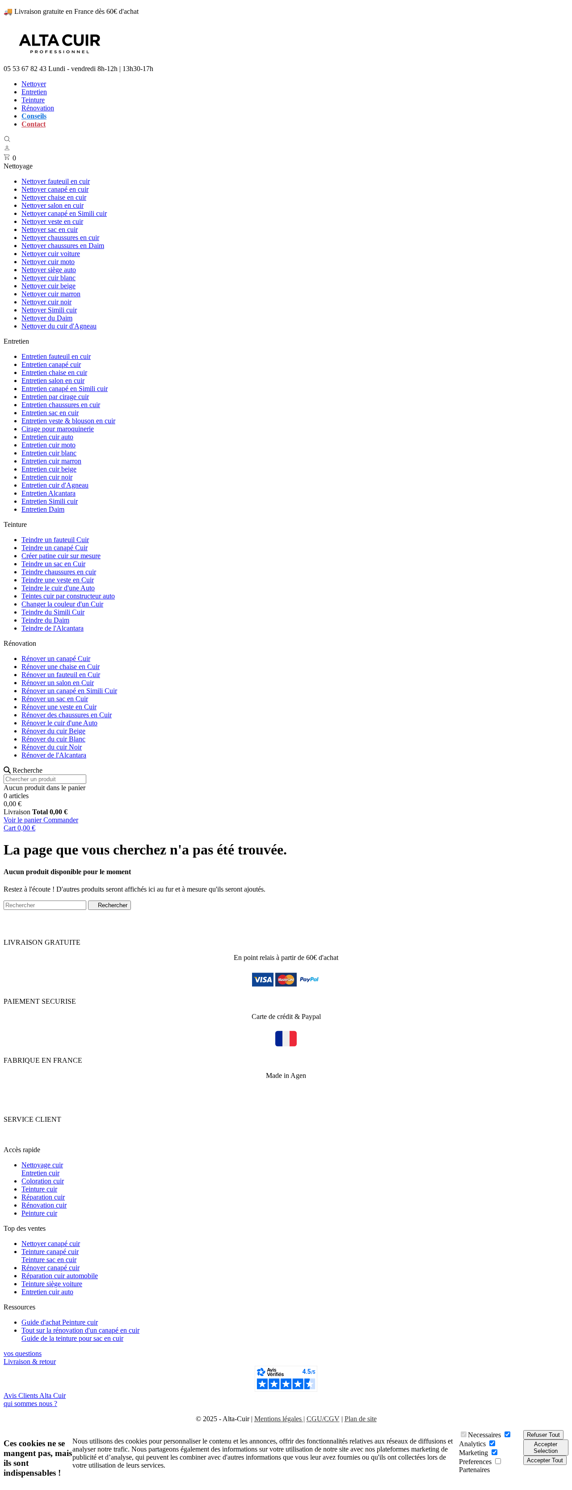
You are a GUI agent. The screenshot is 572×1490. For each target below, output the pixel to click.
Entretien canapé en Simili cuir (64, 388)
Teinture (33, 100)
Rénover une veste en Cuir (59, 707)
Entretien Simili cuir (49, 501)
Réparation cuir (43, 1197)
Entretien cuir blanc (48, 453)
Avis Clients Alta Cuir (35, 1395)
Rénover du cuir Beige (53, 731)
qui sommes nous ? (30, 1403)
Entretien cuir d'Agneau (54, 485)
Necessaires (484, 1435)
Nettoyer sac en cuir (49, 229)
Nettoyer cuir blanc (48, 278)
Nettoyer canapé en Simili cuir (64, 213)
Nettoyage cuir (42, 1165)
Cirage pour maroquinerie (57, 429)
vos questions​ (23, 1353)
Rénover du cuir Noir (51, 747)
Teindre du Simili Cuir (52, 612)
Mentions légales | (279, 1419)
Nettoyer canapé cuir (50, 1243)
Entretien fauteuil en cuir (56, 356)
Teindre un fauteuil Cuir (55, 539)
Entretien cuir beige (48, 469)
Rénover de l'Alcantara (53, 755)
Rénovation (37, 108)
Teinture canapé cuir (50, 1251)
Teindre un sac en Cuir (53, 564)
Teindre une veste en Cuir (57, 580)
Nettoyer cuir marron (50, 294)
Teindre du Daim (45, 620)
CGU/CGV (323, 1419)
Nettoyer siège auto (48, 270)
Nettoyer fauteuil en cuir (55, 181)
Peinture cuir (39, 1213)
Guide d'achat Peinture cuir (59, 1322)
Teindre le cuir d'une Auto (58, 588)
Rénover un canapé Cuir (55, 658)
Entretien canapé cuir (51, 364)
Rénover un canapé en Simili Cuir (69, 690)
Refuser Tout (543, 1434)
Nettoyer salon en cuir (52, 205)
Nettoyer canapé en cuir (54, 189)
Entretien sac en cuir (50, 413)
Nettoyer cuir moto (48, 261)
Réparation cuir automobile (59, 1276)
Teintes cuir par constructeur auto (68, 596)
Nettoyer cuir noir (46, 302)
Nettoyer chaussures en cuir (60, 237)
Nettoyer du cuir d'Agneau (59, 326)
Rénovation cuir (44, 1205)
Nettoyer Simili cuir (49, 310)
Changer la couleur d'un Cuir (62, 604)
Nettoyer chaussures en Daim (62, 245)
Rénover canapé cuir (50, 1267)
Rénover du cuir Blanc (53, 739)
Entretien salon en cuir (52, 380)
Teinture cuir (39, 1189)
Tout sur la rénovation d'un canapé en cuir (80, 1330)
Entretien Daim (42, 509)
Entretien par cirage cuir (55, 396)
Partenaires (474, 1469)
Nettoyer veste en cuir (52, 221)
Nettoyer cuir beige (48, 286)
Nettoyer (33, 84)
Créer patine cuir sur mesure (61, 556)
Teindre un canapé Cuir (54, 547)
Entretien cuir (40, 1173)
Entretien (34, 92)
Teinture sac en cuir (48, 1259)
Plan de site (361, 1419)
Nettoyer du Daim (46, 318)
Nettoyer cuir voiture (50, 253)
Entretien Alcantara (48, 493)
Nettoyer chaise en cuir (53, 197)
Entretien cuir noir (46, 477)
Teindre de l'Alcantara (52, 628)
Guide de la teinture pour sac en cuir (72, 1338)
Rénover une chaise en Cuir (60, 666)
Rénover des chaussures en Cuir (66, 715)
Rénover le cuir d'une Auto (59, 723)
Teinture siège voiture (51, 1284)
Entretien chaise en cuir (54, 372)
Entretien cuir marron (51, 461)
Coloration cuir (42, 1181)
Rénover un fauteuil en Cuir (60, 674)
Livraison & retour (30, 1361)
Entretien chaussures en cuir (60, 404)
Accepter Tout (545, 1460)
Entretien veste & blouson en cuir (68, 421)
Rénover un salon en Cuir (57, 682)
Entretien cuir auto (47, 437)
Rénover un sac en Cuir (54, 699)
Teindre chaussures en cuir (58, 572)
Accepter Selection (546, 1447)
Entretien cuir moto (48, 445)
